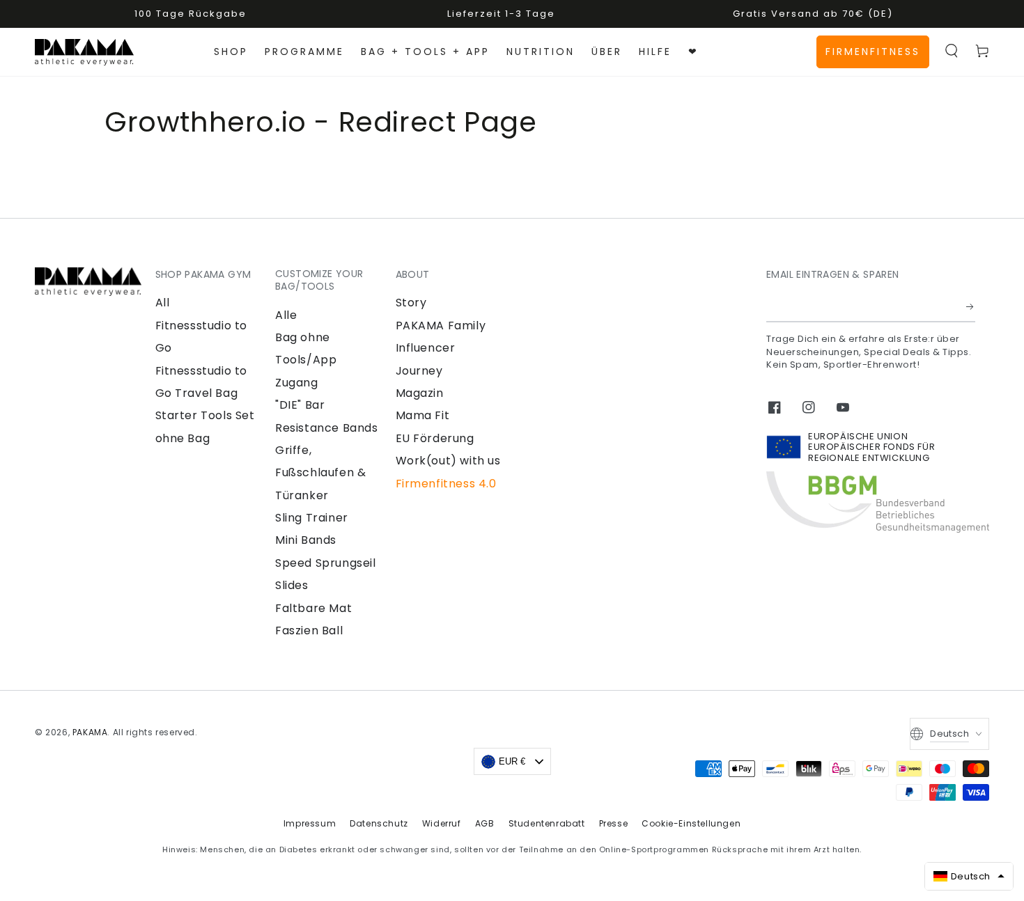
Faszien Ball (309, 630)
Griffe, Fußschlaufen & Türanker (320, 472)
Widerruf (441, 823)
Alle (286, 315)
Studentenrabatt (547, 823)
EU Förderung (435, 438)
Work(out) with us (448, 461)
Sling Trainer (311, 518)
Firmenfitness (872, 51)
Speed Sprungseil (325, 563)
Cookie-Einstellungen (691, 823)
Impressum (310, 823)
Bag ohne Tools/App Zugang (305, 360)
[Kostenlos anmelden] (970, 306)
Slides (292, 585)
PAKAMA (90, 732)
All (162, 303)
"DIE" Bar (300, 405)
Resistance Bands (326, 428)
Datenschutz (379, 823)
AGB (485, 823)
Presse (613, 823)
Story (411, 303)
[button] (951, 51)
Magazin (420, 393)
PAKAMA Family (441, 326)
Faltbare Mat (313, 608)
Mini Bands (305, 540)
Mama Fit (423, 415)
